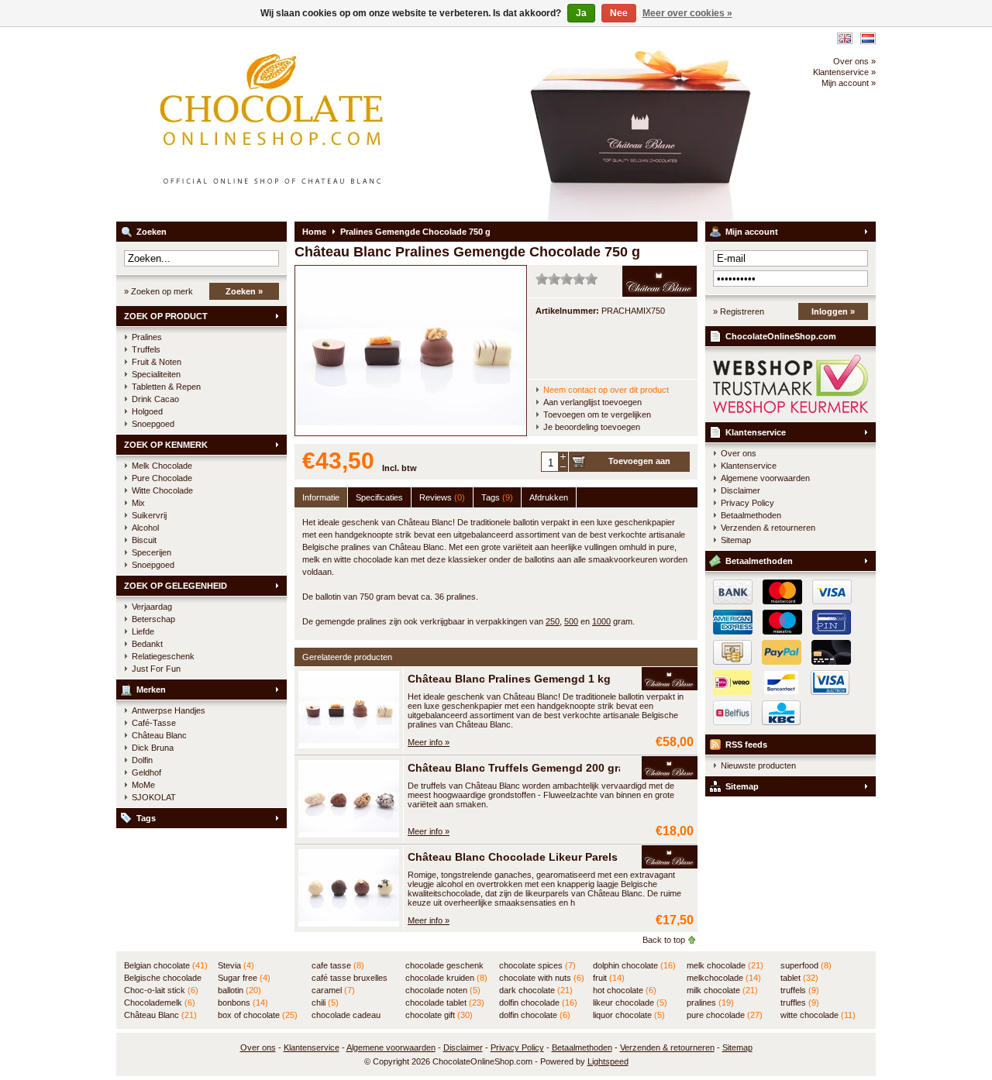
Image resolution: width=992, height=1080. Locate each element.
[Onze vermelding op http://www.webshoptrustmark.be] (790, 409)
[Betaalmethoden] (778, 662)
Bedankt (147, 643)
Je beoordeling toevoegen (591, 427)
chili (325, 1002)
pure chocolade (725, 1015)
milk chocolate (722, 990)
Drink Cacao (155, 399)
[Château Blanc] (670, 679)
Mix (138, 502)
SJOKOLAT (154, 797)
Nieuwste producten (758, 765)
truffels (799, 990)
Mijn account (751, 231)
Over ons (738, 453)
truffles (799, 1002)
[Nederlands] (868, 38)
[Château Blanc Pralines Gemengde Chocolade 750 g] (410, 432)
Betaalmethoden (751, 515)
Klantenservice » (844, 72)
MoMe (143, 784)
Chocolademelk (159, 1002)
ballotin (239, 990)
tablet (799, 977)
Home (314, 231)
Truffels (146, 349)
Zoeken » (244, 291)
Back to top (663, 939)
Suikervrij (149, 515)
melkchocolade (724, 977)
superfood (806, 965)
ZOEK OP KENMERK (166, 444)
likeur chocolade (630, 1002)
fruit (609, 977)
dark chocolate (536, 990)
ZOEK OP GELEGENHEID (175, 585)
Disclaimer (740, 490)
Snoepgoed (153, 423)
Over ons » (854, 61)
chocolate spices (537, 965)
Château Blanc (159, 735)
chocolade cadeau (346, 1015)
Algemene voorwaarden (765, 478)
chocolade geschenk (444, 966)
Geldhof (146, 772)
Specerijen (151, 552)
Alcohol (145, 527)
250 (553, 621)
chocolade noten (442, 990)
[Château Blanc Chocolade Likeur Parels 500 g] (348, 923)
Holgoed (147, 411)
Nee (619, 13)
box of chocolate (258, 1015)
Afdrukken (548, 497)
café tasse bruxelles (350, 978)
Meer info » (429, 742)
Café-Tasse (154, 722)
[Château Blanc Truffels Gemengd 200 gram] (348, 834)
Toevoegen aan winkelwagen (639, 464)
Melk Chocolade (162, 465)
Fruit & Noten (156, 361)
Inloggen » (833, 311)
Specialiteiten (156, 374)
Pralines (147, 337)
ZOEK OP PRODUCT (166, 316)
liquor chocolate (629, 1015)
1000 (601, 621)
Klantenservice (755, 432)
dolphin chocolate (634, 965)
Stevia (236, 965)
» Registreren (738, 311)
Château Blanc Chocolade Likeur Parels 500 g (528, 857)
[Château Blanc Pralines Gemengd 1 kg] (348, 745)
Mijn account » (849, 83)
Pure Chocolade (162, 478)
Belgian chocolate (166, 965)
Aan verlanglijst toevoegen (592, 402)
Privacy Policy (747, 502)
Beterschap (153, 619)
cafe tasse (338, 965)
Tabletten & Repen (166, 386)
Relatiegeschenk (163, 656)
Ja (581, 13)
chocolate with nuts (541, 977)
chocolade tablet (444, 1002)
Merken (151, 689)
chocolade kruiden (446, 977)
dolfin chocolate (534, 1015)
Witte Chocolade (162, 490)
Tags (146, 818)
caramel (333, 990)
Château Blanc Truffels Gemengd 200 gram (521, 768)
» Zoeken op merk (158, 291)
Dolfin (142, 760)
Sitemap (736, 540)
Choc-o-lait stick (161, 990)
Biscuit (144, 540)
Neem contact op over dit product (606, 389)
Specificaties (379, 497)
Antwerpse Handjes (168, 710)
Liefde (143, 631)
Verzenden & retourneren (768, 527)
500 (571, 621)
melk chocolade (725, 965)
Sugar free (244, 977)
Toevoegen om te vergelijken (597, 414)
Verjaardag (152, 606)
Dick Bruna (153, 747)
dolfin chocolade (538, 1002)
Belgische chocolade (163, 978)
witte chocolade (818, 1015)
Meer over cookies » (687, 13)
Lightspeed (608, 1061)
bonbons (243, 1002)
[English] (844, 38)
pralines (710, 1002)
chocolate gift (439, 1015)
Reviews (442, 497)
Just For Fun (156, 668)
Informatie (320, 497)
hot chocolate (624, 990)
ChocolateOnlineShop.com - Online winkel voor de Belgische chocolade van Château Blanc (321, 124)
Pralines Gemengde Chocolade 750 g (415, 231)
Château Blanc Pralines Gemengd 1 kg (509, 678)
